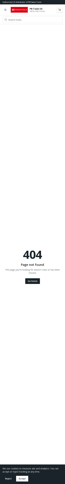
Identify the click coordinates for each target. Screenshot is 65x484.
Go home (32, 281)
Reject (8, 478)
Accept (22, 478)
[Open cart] (59, 10)
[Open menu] (5, 10)
